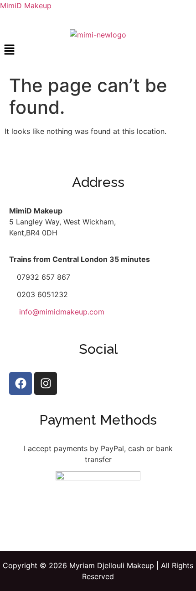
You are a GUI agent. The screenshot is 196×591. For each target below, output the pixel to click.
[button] (98, 50)
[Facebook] (20, 383)
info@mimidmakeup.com (61, 311)
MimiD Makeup (26, 5)
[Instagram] (45, 383)
